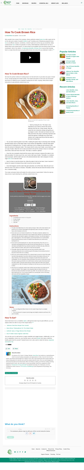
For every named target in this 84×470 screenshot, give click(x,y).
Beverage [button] (25, 3)
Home (33, 449)
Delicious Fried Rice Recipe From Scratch (18, 325)
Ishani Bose (9, 35)
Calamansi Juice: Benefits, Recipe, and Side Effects (72, 79)
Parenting (52, 454)
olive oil (10, 158)
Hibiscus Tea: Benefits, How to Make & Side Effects (72, 73)
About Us (38, 449)
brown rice (42, 39)
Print (28, 205)
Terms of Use (51, 449)
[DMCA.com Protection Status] (8, 344)
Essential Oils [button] (43, 3)
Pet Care (58, 454)
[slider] (30, 380)
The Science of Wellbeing (27, 366)
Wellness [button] (65, 3)
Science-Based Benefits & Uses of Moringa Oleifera (73, 96)
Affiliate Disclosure (50, 450)
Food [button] (17, 3)
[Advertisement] (30, 405)
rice (6, 43)
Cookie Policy (66, 449)
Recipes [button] (34, 3)
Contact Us (44, 449)
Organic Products (45, 454)
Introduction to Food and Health (19, 364)
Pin (34, 205)
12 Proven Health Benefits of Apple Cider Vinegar (72, 56)
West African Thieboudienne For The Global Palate (19, 328)
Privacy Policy (58, 449)
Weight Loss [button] (55, 3)
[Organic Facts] (7, 3)
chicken (25, 41)
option (25, 321)
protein (39, 338)
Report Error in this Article (11, 373)
